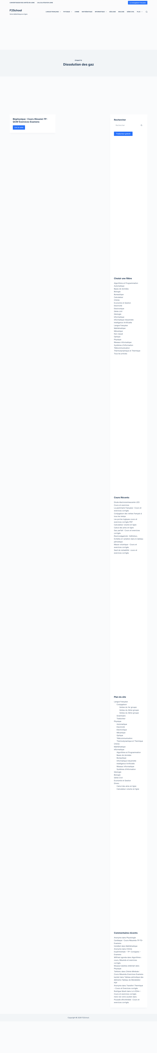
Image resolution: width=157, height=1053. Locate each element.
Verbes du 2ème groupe (129, 710)
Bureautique (119, 294)
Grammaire (121, 716)
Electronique (119, 308)
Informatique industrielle (124, 320)
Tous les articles (120, 354)
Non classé (118, 334)
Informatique (100, 11)
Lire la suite (19, 128)
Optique (117, 337)
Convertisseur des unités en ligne (22, 2)
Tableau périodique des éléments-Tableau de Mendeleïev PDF (128, 980)
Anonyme (118, 949)
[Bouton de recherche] (141, 125)
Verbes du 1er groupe (128, 707)
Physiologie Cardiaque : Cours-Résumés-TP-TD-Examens (128, 940)
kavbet (117, 977)
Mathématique (87, 11)
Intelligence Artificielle (123, 322)
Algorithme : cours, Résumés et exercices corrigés (128, 960)
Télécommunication (122, 348)
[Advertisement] (64, 34)
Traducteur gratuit (123, 134)
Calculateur (118, 297)
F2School (16, 10)
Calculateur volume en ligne (125, 525)
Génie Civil (130, 11)
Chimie (77, 11)
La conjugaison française (138, 3)
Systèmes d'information (123, 345)
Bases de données (121, 289)
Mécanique (118, 331)
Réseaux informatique (122, 342)
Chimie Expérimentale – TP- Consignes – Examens (127, 952)
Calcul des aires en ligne (124, 528)
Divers (116, 783)
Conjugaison (122, 704)
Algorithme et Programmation (126, 283)
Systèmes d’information (126, 769)
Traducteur (121, 718)
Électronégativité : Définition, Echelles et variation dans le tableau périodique (128, 539)
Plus (138, 11)
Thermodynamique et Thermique (127, 351)
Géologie (112, 11)
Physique (66, 11)
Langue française (52, 11)
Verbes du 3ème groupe (129, 713)
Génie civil (118, 311)
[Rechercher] (146, 12)
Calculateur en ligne (45, 2)
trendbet (117, 946)
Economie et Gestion (122, 303)
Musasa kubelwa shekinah (124, 966)
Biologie (121, 11)
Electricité (118, 306)
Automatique (119, 286)
